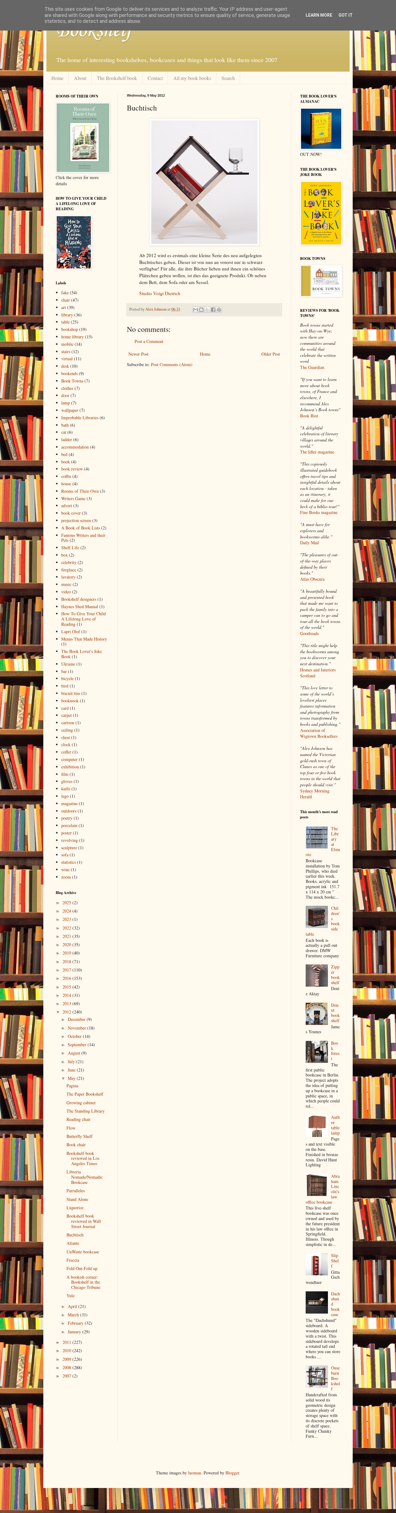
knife (65, 789)
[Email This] (195, 310)
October (75, 1036)
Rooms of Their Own (80, 491)
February (76, 1323)
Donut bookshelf (335, 1012)
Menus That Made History (84, 639)
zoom (66, 877)
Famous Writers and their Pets (83, 537)
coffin (66, 476)
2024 (67, 911)
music (66, 584)
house (66, 484)
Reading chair (79, 1119)
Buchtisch (75, 1235)
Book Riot (309, 416)
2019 (67, 953)
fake (65, 292)
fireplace (68, 570)
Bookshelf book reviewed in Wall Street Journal (84, 1221)
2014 (67, 995)
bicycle (67, 678)
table (65, 322)
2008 (67, 1367)
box (64, 555)
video (66, 592)
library (67, 315)
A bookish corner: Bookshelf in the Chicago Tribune (83, 1282)
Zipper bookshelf (335, 974)
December (77, 1019)
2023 (67, 919)
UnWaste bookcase (83, 1252)
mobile (67, 344)
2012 (67, 1012)
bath (65, 425)
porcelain (69, 825)
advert (66, 505)
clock (66, 744)
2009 (67, 1359)
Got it (345, 15)
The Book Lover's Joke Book (81, 653)
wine (65, 869)
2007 (67, 1376)
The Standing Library (86, 1111)
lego (65, 796)
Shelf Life (70, 547)
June (72, 1070)
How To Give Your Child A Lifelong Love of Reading (83, 619)
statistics (68, 862)
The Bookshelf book (117, 78)
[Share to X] (207, 310)
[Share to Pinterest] (219, 310)
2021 (67, 936)
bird (64, 686)
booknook (70, 701)
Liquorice (75, 1207)
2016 (67, 978)
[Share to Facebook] (213, 310)
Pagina (72, 1086)
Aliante (73, 1243)
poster (66, 833)
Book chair (76, 1144)
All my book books (192, 78)
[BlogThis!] (201, 310)
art (63, 307)
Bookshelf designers (78, 599)
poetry (66, 818)
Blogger (232, 1473)
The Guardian (312, 367)
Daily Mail (309, 542)
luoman (194, 1473)
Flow (71, 1128)
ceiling (67, 730)
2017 (67, 970)
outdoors (68, 811)
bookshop (69, 329)
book (65, 462)
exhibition (70, 767)
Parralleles (76, 1190)
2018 (67, 961)
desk (65, 366)
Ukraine (68, 664)
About (80, 78)
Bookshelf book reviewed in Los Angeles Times (83, 1158)
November (77, 1028)
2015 (67, 987)
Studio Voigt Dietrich (159, 293)
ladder (66, 439)
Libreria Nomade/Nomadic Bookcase (85, 1177)
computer (69, 759)
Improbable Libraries (79, 417)
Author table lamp (335, 1124)
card (65, 708)
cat (63, 432)
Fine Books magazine (319, 512)
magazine (69, 803)
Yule (71, 1295)
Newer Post (138, 354)
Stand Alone (77, 1199)
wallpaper (69, 410)
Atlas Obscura (312, 579)
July (72, 1061)
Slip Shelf (335, 1260)
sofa (64, 855)
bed (64, 454)
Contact (155, 78)
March (74, 1315)
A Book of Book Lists (80, 528)
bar (64, 671)
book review (72, 469)
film (64, 774)
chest (65, 737)
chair (65, 300)
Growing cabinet (81, 1102)
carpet (66, 715)
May (72, 1078)
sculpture (69, 848)
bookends (69, 373)
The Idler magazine (317, 452)
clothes (67, 388)
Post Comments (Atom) (171, 364)
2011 (67, 1342)
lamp (65, 403)
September (78, 1044)
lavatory (68, 577)
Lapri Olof (70, 631)
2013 (67, 1003)
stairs (65, 351)
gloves (66, 781)
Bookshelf (94, 31)
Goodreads (309, 633)
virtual (67, 359)
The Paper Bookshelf (85, 1094)
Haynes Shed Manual (79, 606)
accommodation (75, 447)
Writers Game (73, 498)
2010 (67, 1350)
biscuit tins (70, 693)
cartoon (67, 722)
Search (228, 78)
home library (72, 337)
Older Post (270, 354)
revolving (69, 840)
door (65, 395)
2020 (67, 944)
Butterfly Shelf (80, 1136)
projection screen (76, 520)
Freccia (73, 1260)
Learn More (319, 15)
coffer (66, 752)
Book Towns (72, 381)
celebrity (68, 562)
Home (57, 78)
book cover (71, 513)
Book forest (335, 1050)
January (75, 1332)
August (74, 1053)
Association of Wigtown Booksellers (319, 733)
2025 (67, 902)
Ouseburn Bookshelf (335, 1378)
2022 (67, 928)
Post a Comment (149, 341)
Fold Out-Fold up (82, 1268)
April (73, 1306)
